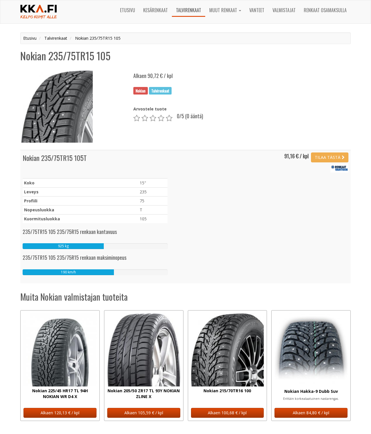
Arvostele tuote (150, 109)
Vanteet (256, 10)
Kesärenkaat (155, 10)
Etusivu (127, 10)
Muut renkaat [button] (223, 10)
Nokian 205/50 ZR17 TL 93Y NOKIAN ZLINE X (144, 393)
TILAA (328, 157)
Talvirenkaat (188, 10)
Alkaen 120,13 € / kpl (60, 412)
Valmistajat (284, 10)
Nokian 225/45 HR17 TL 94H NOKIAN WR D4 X (60, 393)
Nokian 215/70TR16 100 (227, 390)
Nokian (141, 90)
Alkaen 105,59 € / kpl (143, 412)
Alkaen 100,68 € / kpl (227, 412)
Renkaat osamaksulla (325, 10)
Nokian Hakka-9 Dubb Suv (311, 391)
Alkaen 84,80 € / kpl (311, 412)
